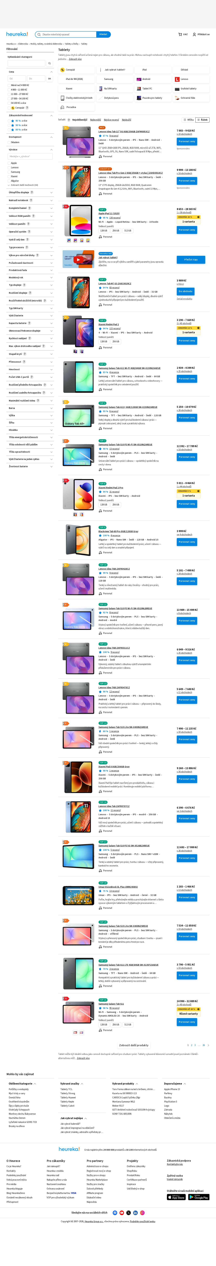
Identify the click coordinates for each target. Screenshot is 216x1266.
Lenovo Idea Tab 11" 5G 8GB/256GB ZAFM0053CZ (124, 131)
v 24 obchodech (184, 573)
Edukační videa (94, 1197)
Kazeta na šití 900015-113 (124, 1093)
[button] (26, 63)
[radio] (9, 120)
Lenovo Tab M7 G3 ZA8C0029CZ (115, 283)
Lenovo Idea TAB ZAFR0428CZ (114, 569)
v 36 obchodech (184, 771)
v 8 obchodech (184, 613)
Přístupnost (12, 1202)
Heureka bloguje (14, 1188)
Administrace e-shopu (97, 1166)
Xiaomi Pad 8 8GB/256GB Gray (114, 766)
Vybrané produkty (123, 1084)
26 (204, 1045)
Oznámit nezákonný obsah (19, 1197)
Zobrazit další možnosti (22, 185)
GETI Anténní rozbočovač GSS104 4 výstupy (133, 1109)
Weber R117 (118, 1105)
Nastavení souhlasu (56, 1184)
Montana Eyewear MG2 (123, 1101)
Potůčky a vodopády (19, 1089)
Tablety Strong (67, 1093)
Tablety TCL (66, 1089)
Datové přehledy (95, 1188)
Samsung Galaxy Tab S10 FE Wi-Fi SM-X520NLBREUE (125, 608)
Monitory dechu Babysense (22, 1114)
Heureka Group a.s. (94, 1221)
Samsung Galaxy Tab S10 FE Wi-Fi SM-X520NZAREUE (125, 444)
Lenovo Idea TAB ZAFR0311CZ (114, 648)
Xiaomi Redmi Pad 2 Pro (111, 487)
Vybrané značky (69, 1084)
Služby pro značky (95, 1184)
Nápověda (92, 1202)
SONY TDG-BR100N (121, 1114)
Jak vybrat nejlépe (71, 1118)
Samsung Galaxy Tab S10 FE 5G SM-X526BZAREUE (124, 845)
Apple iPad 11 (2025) (109, 213)
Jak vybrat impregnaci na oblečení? (77, 1128)
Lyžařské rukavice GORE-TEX (23, 1122)
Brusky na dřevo (17, 1126)
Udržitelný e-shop (136, 1188)
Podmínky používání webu (142, 1221)
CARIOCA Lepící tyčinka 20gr (126, 1097)
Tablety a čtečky (71, 43)
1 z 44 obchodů (184, 486)
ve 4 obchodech (184, 534)
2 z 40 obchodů (184, 1004)
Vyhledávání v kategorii (20, 57)
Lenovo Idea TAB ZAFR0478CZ (114, 687)
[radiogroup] (30, 125)
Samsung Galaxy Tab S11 (111, 1004)
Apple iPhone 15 (172, 1089)
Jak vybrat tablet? (108, 257)
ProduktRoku (133, 1175)
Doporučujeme (173, 1084)
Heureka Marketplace (97, 1180)
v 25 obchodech (184, 371)
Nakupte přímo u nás (57, 1180)
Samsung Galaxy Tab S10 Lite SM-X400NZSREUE (123, 926)
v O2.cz (180, 284)
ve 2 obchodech (184, 811)
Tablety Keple (67, 1101)
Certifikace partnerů (137, 1180)
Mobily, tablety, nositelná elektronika (46, 43)
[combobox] (66, 34)
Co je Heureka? (13, 1166)
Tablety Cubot (67, 1105)
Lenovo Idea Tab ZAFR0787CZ (114, 806)
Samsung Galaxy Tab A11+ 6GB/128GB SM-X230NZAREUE (128, 407)
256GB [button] (115, 230)
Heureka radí (53, 1175)
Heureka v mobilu (55, 1171)
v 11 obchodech (184, 692)
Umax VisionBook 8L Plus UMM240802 (118, 887)
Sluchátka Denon (17, 1118)
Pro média (11, 1184)
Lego (166, 1105)
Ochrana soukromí (55, 1188)
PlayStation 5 (170, 1101)
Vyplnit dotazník (175, 1179)
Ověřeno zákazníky (136, 1166)
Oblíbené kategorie (20, 1084)
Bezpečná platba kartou (58, 1193)
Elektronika (23, 43)
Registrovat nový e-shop (99, 1171)
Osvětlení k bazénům (19, 1101)
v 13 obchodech (184, 890)
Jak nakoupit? (53, 1166)
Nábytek (168, 1114)
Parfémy (168, 1093)
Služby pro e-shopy (96, 1175)
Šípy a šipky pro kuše (19, 1105)
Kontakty (11, 1171)
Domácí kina (14, 1097)
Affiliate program (95, 1193)
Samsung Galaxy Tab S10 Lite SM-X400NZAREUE (123, 727)
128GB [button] (103, 230)
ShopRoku (132, 1171)
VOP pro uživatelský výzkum (60, 1197)
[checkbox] (9, 85)
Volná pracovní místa (16, 1180)
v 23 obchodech (184, 134)
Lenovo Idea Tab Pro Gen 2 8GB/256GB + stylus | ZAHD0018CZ (131, 173)
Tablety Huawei (68, 1097)
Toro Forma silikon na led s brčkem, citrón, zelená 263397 (133, 1089)
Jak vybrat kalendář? (70, 1124)
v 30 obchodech (184, 732)
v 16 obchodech (184, 173)
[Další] (208, 1045)
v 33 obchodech (184, 929)
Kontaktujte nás (175, 1164)
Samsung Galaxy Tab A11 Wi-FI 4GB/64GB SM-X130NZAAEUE (129, 368)
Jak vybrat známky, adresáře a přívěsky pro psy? (82, 1132)
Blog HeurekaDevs (15, 1193)
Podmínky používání (16, 1175)
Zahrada (168, 1109)
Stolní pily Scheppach (19, 1109)
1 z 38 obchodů (184, 212)
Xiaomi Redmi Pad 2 (109, 324)
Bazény (168, 1097)
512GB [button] (127, 230)
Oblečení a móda (172, 1118)
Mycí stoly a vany (17, 1093)
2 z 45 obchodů (184, 323)
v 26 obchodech (184, 410)
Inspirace (131, 1184)
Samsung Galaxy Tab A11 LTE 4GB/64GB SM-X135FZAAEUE (128, 965)
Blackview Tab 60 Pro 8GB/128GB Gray (118, 531)
